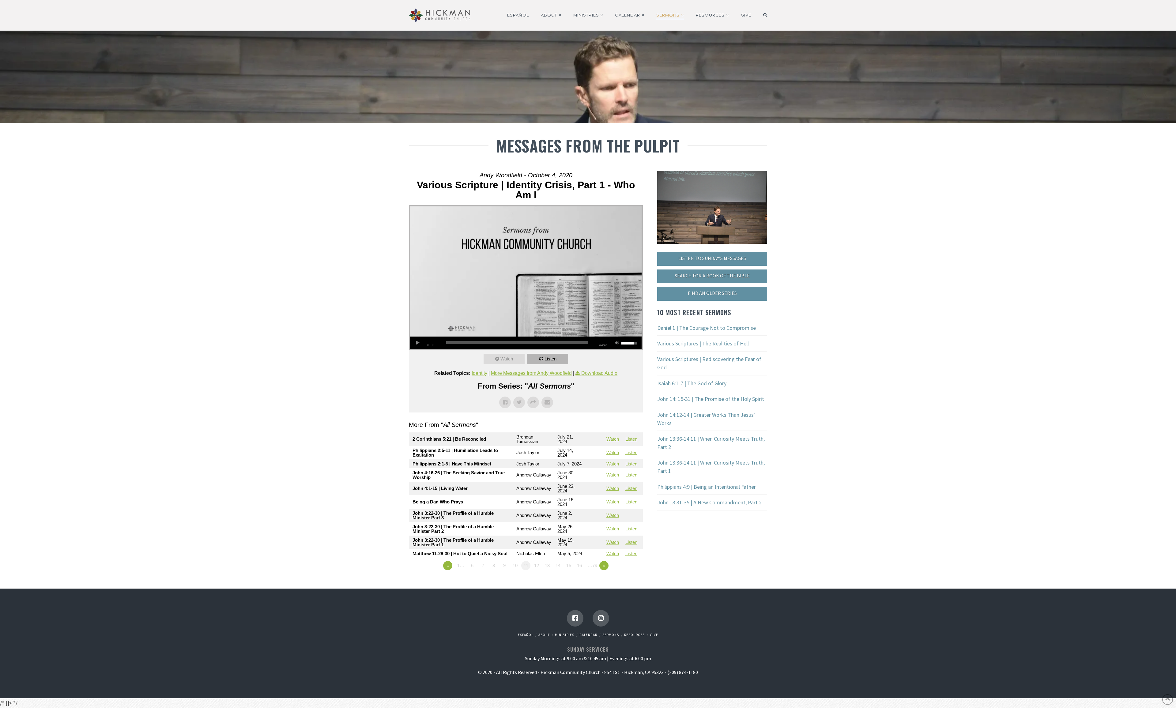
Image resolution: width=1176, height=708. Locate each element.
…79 (592, 565)
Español (525, 635)
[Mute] (616, 342)
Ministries (564, 635)
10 (515, 565)
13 (547, 565)
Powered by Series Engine (620, 582)
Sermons (610, 635)
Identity (479, 373)
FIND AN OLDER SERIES (712, 293)
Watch (506, 358)
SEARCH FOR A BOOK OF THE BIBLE (712, 276)
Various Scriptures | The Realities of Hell (703, 343)
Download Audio (599, 373)
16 (579, 565)
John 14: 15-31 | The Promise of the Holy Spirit (710, 398)
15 (568, 565)
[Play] (417, 342)
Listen (550, 358)
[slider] (517, 342)
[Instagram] (601, 618)
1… (460, 565)
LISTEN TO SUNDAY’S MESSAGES (712, 258)
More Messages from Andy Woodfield (531, 373)
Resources (634, 635)
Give (654, 635)
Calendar (588, 635)
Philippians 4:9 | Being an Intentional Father (706, 486)
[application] (526, 343)
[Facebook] (575, 618)
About (544, 635)
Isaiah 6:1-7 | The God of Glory (691, 383)
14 (558, 565)
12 (536, 565)
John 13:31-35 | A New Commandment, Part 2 (709, 502)
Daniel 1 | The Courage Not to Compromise (706, 327)
